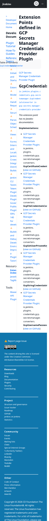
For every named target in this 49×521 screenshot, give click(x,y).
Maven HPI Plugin (13, 296)
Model (13, 94)
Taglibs (13, 280)
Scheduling (16, 127)
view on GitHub (32, 169)
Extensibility (16, 87)
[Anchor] (37, 58)
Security (14, 112)
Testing (14, 184)
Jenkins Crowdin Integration (16, 160)
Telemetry (15, 188)
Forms (13, 141)
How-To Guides (10, 52)
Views (13, 134)
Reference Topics (12, 59)
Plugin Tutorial (10, 44)
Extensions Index (16, 271)
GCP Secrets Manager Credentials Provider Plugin (30, 76)
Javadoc (14, 276)
